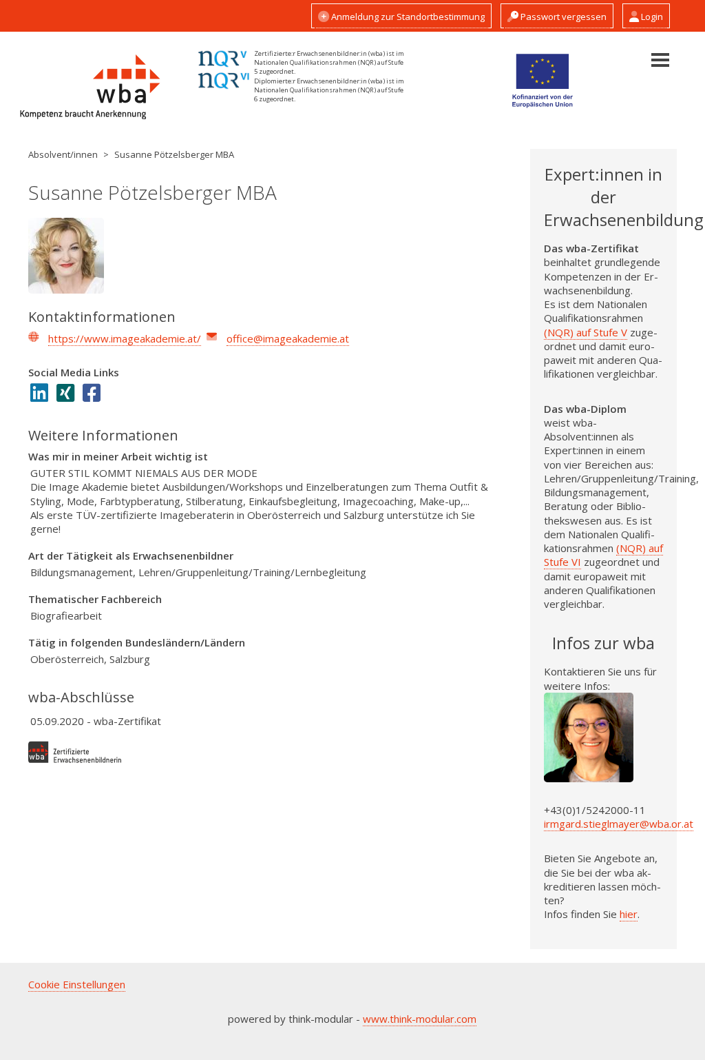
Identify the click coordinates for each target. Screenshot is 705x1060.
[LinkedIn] (43, 395)
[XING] (69, 395)
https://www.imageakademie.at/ (124, 338)
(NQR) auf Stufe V (585, 332)
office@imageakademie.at (288, 338)
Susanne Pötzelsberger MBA (174, 155)
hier (629, 914)
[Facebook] (96, 395)
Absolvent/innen (63, 155)
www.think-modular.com (419, 1019)
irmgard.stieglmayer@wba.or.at (618, 823)
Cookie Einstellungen (76, 984)
